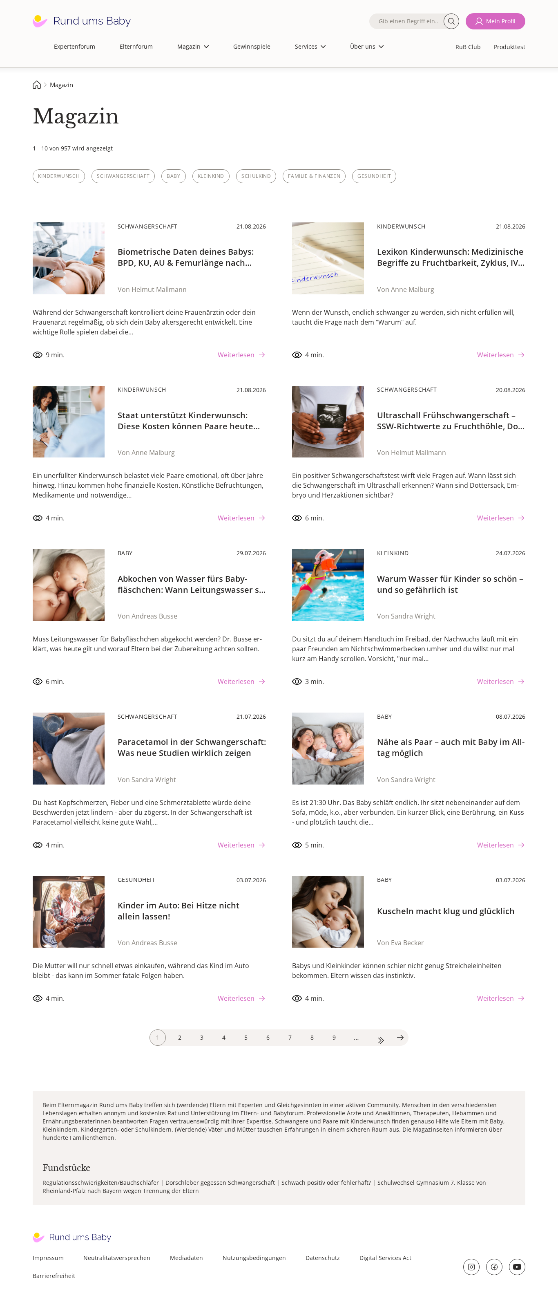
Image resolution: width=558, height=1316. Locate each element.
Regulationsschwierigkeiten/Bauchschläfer (100, 1182)
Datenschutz (323, 1258)
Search (451, 21)
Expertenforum (74, 46)
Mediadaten (186, 1258)
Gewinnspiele (251, 46)
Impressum (48, 1258)
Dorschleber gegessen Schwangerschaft (220, 1182)
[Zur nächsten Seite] (400, 1037)
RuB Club (468, 47)
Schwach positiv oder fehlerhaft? (326, 1182)
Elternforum (136, 46)
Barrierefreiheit (54, 1276)
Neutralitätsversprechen (116, 1258)
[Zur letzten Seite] (378, 1037)
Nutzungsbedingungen (254, 1258)
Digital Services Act (385, 1258)
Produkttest (509, 47)
